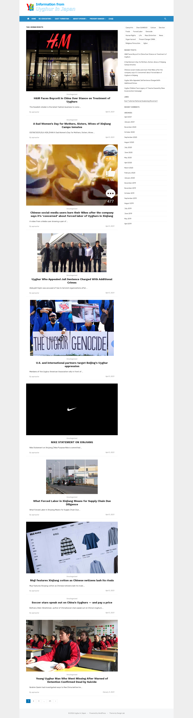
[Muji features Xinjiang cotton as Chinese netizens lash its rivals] (72, 547)
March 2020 (128, 168)
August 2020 (129, 142)
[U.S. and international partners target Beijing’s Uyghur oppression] (72, 328)
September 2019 (130, 198)
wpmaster (35, 112)
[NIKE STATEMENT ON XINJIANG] (72, 409)
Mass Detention (150, 35)
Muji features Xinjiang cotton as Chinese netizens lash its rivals (72, 580)
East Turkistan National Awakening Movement (141, 101)
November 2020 (130, 127)
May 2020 (128, 158)
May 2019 (127, 219)
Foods (128, 32)
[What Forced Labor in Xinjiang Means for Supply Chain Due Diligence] (72, 477)
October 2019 (129, 193)
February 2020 (129, 173)
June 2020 (128, 152)
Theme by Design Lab (117, 713)
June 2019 (128, 214)
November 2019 (130, 188)
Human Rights (131, 35)
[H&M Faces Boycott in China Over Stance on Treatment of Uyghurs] (72, 60)
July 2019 (128, 208)
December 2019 (130, 183)
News (161, 35)
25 (50, 701)
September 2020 (130, 137)
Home (33, 19)
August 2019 (129, 203)
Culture (153, 28)
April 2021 (128, 117)
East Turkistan (62, 19)
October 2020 (129, 132)
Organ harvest (131, 39)
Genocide (149, 32)
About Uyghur (79, 19)
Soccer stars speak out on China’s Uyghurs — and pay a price (72, 602)
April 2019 (128, 224)
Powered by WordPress (97, 713)
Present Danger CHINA (147, 39)
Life (140, 35)
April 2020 (128, 163)
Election (162, 28)
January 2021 (129, 122)
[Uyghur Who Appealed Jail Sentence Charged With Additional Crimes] (72, 252)
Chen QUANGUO (141, 28)
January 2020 (129, 178)
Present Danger (97, 19)
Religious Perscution (133, 43)
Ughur (145, 43)
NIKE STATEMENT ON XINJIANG (72, 442)
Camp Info (129, 28)
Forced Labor (138, 32)
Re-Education (45, 19)
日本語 (111, 19)
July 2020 (128, 147)
